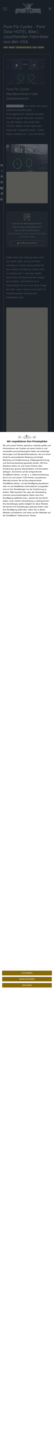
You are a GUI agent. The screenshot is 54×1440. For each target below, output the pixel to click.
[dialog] (27, 936)
